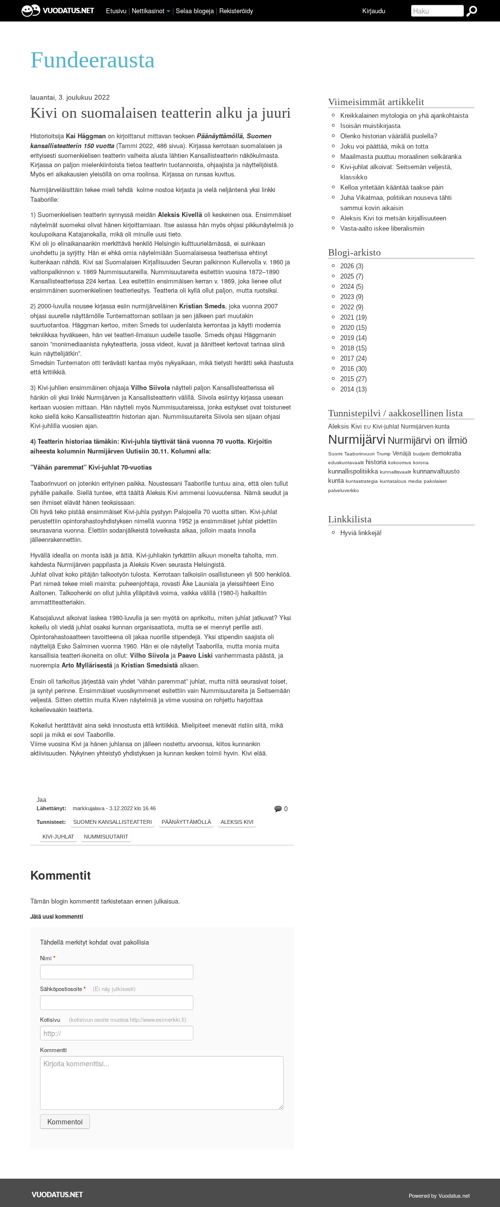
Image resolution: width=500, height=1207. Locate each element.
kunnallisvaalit (395, 471)
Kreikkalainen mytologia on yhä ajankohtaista (404, 115)
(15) (353, 327)
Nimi (47, 958)
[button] (168, 11)
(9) (351, 297)
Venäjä (402, 453)
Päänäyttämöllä (186, 822)
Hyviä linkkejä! (361, 533)
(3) (351, 266)
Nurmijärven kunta (425, 427)
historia (376, 462)
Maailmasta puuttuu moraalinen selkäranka (400, 156)
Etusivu (116, 10)
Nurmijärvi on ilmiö (427, 440)
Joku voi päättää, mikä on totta (384, 146)
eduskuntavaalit (346, 462)
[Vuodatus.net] (57, 1194)
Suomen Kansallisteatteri (112, 822)
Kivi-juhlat (58, 837)
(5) (351, 286)
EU (367, 427)
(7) (351, 276)
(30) (353, 368)
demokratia (446, 453)
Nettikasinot (148, 10)
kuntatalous (393, 481)
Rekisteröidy (236, 10)
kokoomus (399, 462)
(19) (353, 317)
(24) (353, 358)
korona (421, 462)
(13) (353, 389)
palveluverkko (343, 490)
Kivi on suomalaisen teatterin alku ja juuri (160, 113)
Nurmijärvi (357, 439)
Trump (383, 453)
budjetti (421, 453)
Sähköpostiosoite (88, 989)
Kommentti (53, 1050)
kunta (336, 480)
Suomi (335, 453)
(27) (353, 379)
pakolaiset (435, 481)
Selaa (195, 10)
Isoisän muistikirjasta (370, 125)
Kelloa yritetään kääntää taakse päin (391, 187)
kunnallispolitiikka (353, 471)
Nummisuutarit (106, 837)
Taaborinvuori (359, 453)
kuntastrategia (362, 481)
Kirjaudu (373, 10)
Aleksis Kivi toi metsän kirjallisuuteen (393, 218)
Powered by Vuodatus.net (439, 1195)
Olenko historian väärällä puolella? (388, 136)
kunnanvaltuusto (436, 471)
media (415, 481)
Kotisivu (113, 1019)
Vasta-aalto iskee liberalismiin (382, 228)
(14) (353, 338)
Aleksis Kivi (237, 822)
